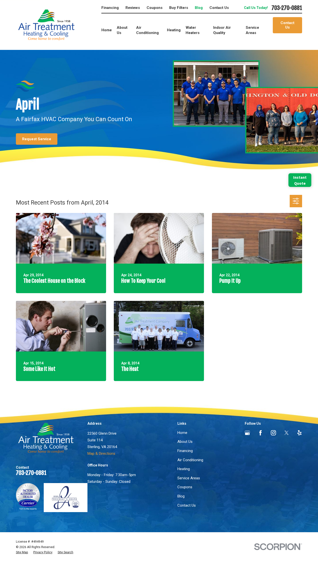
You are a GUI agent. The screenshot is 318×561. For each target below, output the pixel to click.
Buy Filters (178, 7)
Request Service (36, 139)
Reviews (132, 7)
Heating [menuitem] (174, 30)
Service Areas (188, 478)
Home (182, 432)
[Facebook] (260, 432)
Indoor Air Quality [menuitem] (222, 30)
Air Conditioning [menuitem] (147, 30)
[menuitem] (22, 552)
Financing (110, 7)
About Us (185, 441)
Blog (199, 7)
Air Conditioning (190, 460)
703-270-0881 (287, 8)
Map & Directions (101, 453)
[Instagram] (273, 432)
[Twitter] (286, 432)
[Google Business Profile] (247, 432)
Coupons (154, 7)
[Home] (46, 25)
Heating (183, 469)
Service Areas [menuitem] (252, 30)
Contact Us (219, 7)
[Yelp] (299, 432)
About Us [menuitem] (122, 30)
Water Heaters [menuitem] (192, 30)
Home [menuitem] (106, 30)
